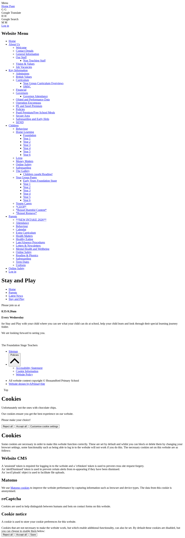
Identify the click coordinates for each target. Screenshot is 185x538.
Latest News (16, 295)
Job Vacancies (24, 67)
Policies (20, 109)
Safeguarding (23, 167)
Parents (13, 216)
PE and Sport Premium (29, 106)
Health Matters (24, 235)
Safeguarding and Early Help (32, 119)
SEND (20, 122)
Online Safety (24, 164)
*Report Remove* (26, 213)
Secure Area (23, 115)
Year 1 (27, 138)
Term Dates (22, 261)
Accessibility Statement (29, 367)
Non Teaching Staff (34, 60)
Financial (21, 89)
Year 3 (27, 144)
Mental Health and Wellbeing (32, 248)
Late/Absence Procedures (30, 242)
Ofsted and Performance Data (33, 99)
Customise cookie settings (44, 426)
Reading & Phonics (27, 255)
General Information (27, 54)
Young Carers (24, 203)
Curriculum (22, 80)
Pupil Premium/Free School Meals (35, 112)
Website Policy (24, 374)
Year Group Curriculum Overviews (43, 83)
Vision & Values (25, 63)
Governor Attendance (35, 96)
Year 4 (27, 148)
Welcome (21, 47)
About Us (14, 44)
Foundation (29, 135)
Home (12, 41)
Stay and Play (16, 299)
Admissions (22, 73)
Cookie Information (27, 371)
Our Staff (21, 57)
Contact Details (24, 50)
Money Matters (24, 161)
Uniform (21, 265)
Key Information (18, 70)
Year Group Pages (26, 177)
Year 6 (27, 154)
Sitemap (13, 351)
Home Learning (25, 132)
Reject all (8, 426)
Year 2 (27, 141)
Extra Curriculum (26, 232)
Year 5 (27, 151)
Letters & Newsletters (28, 245)
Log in (5, 25)
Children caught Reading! (38, 174)
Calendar (21, 229)
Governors (22, 93)
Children (14, 125)
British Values (24, 76)
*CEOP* (21, 206)
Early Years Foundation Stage (40, 180)
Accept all (21, 426)
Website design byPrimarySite (27, 383)
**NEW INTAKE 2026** (31, 219)
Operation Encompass (28, 102)
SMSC (27, 86)
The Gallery (23, 170)
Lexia (19, 157)
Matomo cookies (19, 487)
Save (33, 534)
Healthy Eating (24, 239)
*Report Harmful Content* (31, 209)
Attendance (22, 222)
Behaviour (22, 128)
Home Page (8, 6)
